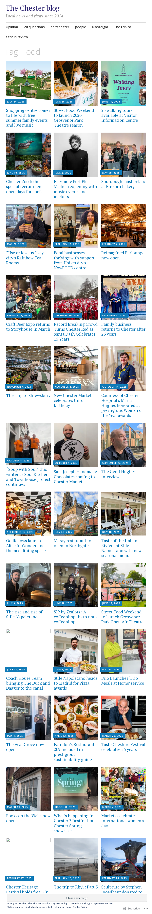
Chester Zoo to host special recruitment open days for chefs (24, 186)
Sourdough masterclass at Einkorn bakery (123, 184)
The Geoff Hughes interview (118, 474)
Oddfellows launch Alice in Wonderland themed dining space (26, 545)
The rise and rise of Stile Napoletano (24, 614)
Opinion (12, 27)
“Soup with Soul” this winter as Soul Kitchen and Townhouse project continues (28, 476)
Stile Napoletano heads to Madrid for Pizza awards (75, 683)
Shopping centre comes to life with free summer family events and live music (28, 117)
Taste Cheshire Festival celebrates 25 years (123, 747)
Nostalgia (100, 27)
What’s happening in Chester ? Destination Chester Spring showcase (74, 823)
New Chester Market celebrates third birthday (73, 400)
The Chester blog (33, 8)
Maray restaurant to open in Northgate (72, 543)
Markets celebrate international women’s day (122, 820)
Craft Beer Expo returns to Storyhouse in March (28, 326)
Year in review (17, 36)
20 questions (34, 27)
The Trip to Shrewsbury (28, 395)
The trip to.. (123, 27)
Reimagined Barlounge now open (122, 255)
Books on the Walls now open (28, 818)
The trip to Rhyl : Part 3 (76, 887)
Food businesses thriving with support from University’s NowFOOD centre (74, 260)
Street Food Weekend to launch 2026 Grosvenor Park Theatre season (74, 117)
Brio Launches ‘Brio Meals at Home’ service (122, 680)
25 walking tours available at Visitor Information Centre (119, 115)
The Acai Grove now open (25, 747)
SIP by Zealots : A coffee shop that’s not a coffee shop (76, 617)
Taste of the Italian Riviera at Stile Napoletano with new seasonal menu (121, 548)
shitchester (60, 27)
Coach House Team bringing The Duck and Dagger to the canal (28, 683)
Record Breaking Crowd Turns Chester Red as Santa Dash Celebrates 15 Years (76, 331)
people (80, 27)
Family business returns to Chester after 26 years (123, 329)
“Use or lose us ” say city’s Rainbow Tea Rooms (25, 257)
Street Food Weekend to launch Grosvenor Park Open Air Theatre (122, 617)
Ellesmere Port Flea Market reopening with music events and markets (75, 189)
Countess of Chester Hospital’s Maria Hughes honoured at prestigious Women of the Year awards (122, 405)
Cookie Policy (80, 906)
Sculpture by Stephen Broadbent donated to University (121, 892)
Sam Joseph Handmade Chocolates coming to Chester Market (75, 476)
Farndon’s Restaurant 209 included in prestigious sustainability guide (74, 752)
